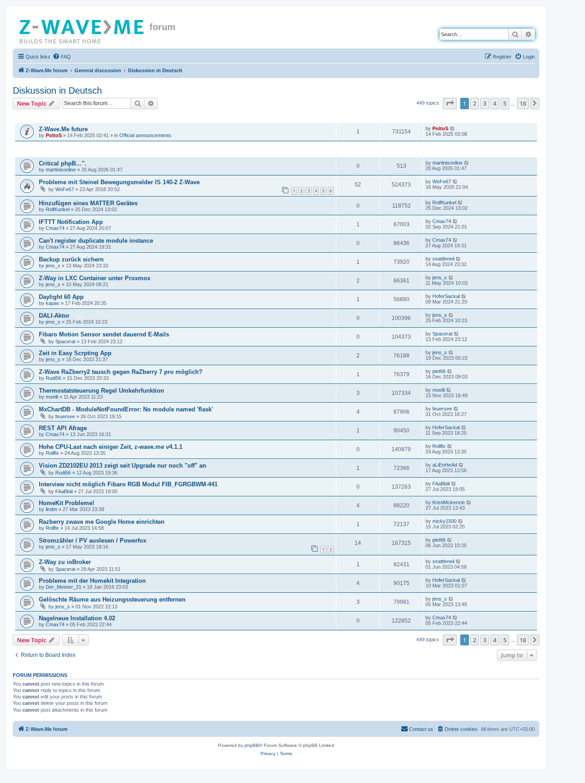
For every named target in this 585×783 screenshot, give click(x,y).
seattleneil (443, 258)
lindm (51, 509)
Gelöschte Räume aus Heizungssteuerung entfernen (112, 599)
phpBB (252, 745)
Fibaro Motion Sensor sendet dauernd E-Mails (104, 334)
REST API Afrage (63, 428)
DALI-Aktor (54, 315)
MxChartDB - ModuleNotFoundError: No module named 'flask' (126, 409)
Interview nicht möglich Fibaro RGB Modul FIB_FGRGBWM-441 (128, 484)
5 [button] (504, 103)
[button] (450, 103)
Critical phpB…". (62, 163)
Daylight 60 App (61, 296)
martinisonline (61, 169)
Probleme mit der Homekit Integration (92, 580)
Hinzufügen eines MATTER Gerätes (88, 203)
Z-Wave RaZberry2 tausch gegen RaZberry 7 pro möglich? (120, 371)
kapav (52, 303)
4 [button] (494, 103)
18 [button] (523, 103)
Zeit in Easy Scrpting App (75, 353)
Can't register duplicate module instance (96, 240)
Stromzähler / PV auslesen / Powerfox (92, 540)
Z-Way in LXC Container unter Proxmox (94, 278)
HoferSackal (446, 296)
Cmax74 (55, 228)
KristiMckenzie (448, 502)
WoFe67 (64, 189)
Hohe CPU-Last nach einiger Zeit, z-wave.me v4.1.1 (110, 446)
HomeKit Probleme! (66, 503)
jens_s (53, 265)
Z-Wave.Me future (63, 129)
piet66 (439, 371)
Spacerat (65, 341)
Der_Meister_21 (63, 587)
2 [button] (474, 103)
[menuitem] (62, 56)
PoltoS (54, 135)
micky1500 (444, 521)
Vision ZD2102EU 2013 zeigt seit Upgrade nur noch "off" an (122, 465)
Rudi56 (53, 378)
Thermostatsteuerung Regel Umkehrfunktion (101, 390)
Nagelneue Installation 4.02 (77, 618)
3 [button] (484, 103)
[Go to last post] (453, 128)
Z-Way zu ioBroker (65, 562)
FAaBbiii (64, 491)
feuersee (65, 416)
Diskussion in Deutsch (57, 90)
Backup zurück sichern (71, 259)
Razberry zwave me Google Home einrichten (102, 521)
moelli (52, 396)
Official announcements (145, 135)
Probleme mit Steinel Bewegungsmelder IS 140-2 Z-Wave (119, 182)
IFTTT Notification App (71, 221)
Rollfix (52, 453)
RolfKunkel (57, 209)
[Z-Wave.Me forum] (82, 29)
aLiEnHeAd (444, 465)
